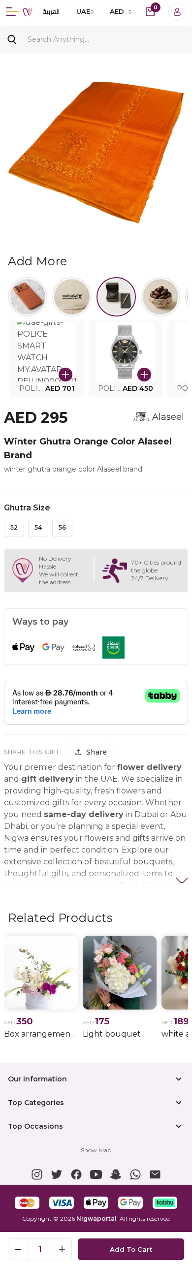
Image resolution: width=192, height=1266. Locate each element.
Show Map (96, 1150)
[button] (47, 358)
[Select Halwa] (160, 296)
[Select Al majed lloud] (72, 296)
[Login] (177, 12)
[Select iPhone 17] (27, 296)
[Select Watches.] (116, 296)
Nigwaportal (96, 1218)
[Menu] (12, 12)
